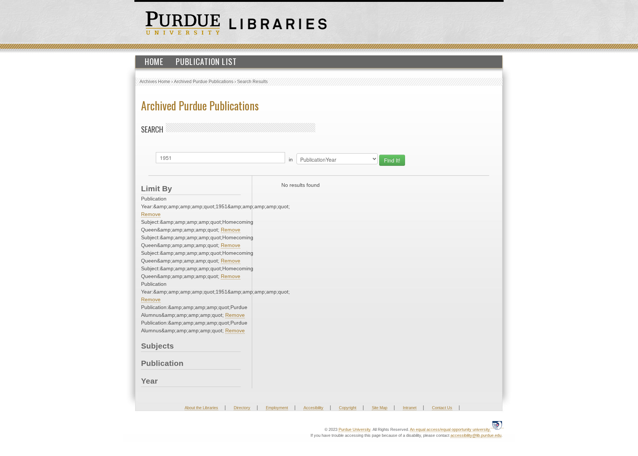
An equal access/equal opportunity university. (450, 429)
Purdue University (354, 429)
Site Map (379, 407)
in (291, 159)
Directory (242, 407)
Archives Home (155, 81)
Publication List (206, 61)
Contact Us (442, 407)
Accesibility (313, 407)
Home (154, 61)
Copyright (347, 407)
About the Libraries (201, 407)
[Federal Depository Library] (497, 425)
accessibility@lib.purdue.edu (475, 435)
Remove (151, 214)
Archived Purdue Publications (203, 81)
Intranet (409, 407)
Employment (277, 407)
